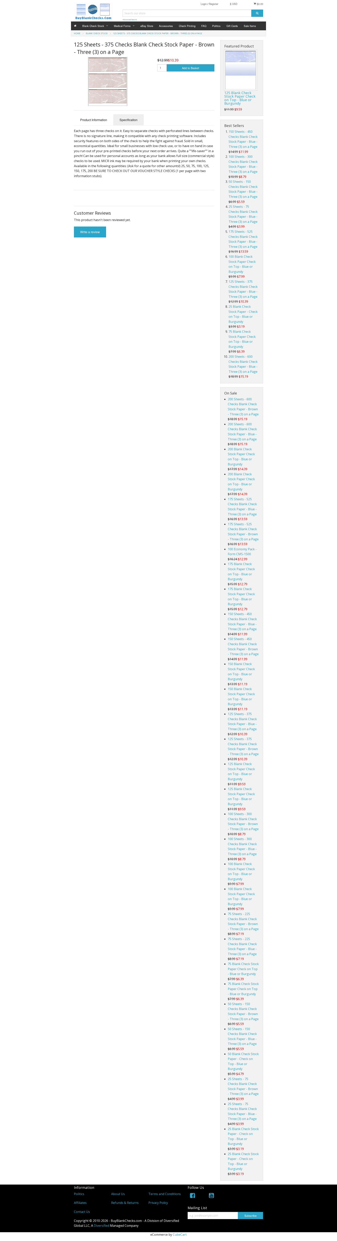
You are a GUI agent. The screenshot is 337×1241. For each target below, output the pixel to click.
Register (213, 4)
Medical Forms (122, 26)
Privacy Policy (158, 1203)
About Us (118, 1194)
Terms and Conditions (164, 1194)
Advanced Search (130, 19)
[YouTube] (211, 1196)
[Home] (75, 25)
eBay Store (146, 26)
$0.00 (259, 4)
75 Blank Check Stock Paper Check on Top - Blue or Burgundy (243, 969)
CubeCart (180, 1234)
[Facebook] (192, 1196)
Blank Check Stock (93, 26)
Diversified (101, 1225)
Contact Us (82, 1212)
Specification (128, 120)
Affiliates (80, 1203)
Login (204, 4)
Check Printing (187, 26)
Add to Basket (190, 68)
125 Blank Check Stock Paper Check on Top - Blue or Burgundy (239, 98)
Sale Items (250, 26)
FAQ (203, 26)
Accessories (166, 26)
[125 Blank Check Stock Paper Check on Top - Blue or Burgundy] (240, 70)
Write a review (90, 232)
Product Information (93, 120)
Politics (216, 26)
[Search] (257, 13)
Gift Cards (232, 26)
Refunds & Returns (125, 1203)
